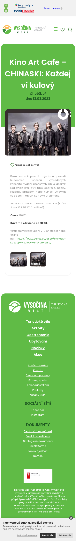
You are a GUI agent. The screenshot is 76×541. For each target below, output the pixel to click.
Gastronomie (38, 335)
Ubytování (38, 341)
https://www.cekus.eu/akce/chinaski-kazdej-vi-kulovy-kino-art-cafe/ (38, 240)
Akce (38, 354)
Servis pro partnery (38, 375)
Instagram (37, 415)
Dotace (38, 456)
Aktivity (38, 328)
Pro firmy (37, 390)
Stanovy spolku (38, 380)
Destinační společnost (38, 431)
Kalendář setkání (38, 385)
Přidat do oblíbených (27, 164)
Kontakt (38, 370)
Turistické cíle (38, 321)
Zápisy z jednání (38, 451)
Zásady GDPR (37, 395)
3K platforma (38, 446)
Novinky (38, 348)
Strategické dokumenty (38, 441)
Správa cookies (38, 365)
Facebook (38, 410)
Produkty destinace (38, 436)
